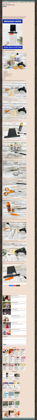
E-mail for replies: (5, 339)
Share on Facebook (11, 285)
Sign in (16, 1)
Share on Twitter (18, 285)
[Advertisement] (14, 11)
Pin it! (14, 285)
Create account (18, 1)
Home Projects (4, 6)
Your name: (4, 337)
